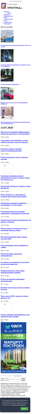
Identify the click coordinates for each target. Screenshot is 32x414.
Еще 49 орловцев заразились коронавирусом (11, 255)
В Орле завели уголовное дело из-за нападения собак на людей (14, 229)
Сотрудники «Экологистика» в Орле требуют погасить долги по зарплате (14, 141)
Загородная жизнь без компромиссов (10, 84)
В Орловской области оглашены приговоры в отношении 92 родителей (15, 212)
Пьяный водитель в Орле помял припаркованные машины (13, 271)
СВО (5, 20)
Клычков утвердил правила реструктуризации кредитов (11, 150)
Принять (24, 408)
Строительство (8, 19)
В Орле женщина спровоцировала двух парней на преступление (15, 315)
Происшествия (8, 16)
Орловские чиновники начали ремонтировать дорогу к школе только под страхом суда (15, 177)
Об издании (7, 23)
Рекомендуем (8, 22)
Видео (9, 13)
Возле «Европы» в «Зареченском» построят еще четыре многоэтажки (14, 195)
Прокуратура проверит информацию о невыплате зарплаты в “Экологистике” (15, 133)
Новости (6, 11)
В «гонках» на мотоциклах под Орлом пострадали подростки (15, 263)
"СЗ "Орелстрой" (17, 375)
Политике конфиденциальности (18, 405)
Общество (7, 14)
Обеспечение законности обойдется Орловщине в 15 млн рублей (14, 204)
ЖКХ (5, 17)
